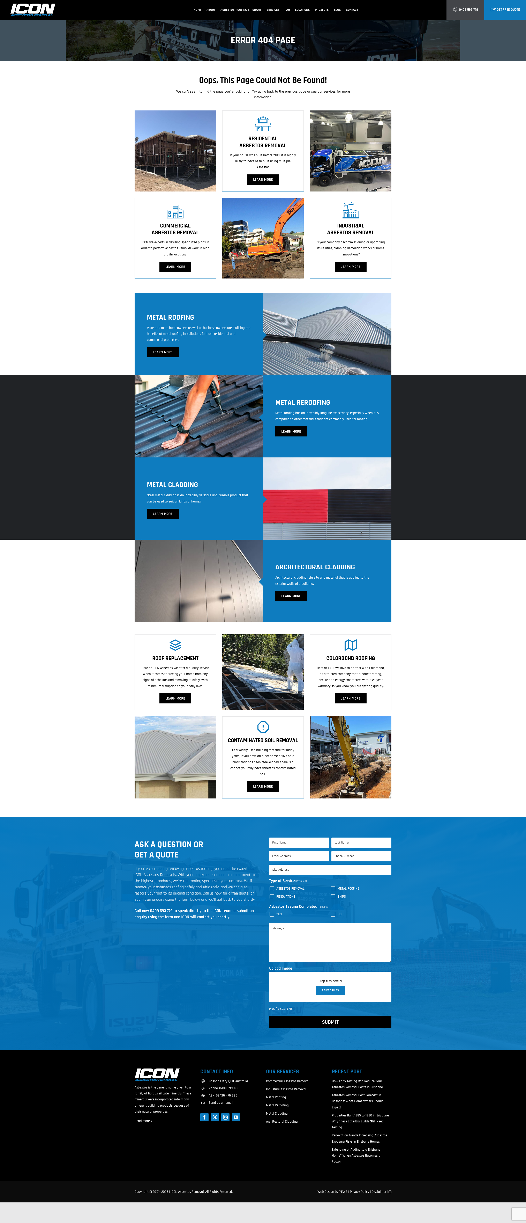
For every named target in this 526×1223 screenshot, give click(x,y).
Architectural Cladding (282, 1121)
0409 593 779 (468, 9)
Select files (330, 990)
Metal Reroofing (277, 1105)
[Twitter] (215, 1117)
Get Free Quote (508, 9)
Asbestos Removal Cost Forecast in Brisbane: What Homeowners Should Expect (358, 1101)
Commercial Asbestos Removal (287, 1081)
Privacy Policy (359, 1191)
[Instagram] (225, 1117)
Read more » (143, 1121)
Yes (279, 914)
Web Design (325, 1191)
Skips (342, 896)
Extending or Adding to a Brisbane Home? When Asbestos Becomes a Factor (356, 1155)
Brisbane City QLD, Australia (228, 1081)
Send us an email (221, 1102)
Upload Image (280, 968)
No (339, 914)
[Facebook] (204, 1117)
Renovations (285, 896)
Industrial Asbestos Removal (286, 1089)
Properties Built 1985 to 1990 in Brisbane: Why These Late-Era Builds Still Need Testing (360, 1121)
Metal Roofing (348, 888)
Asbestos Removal (290, 888)
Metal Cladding (277, 1113)
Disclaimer (379, 1191)
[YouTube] (236, 1117)
